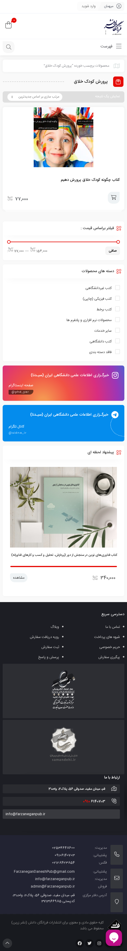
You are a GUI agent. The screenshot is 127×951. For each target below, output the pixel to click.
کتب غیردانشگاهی (98, 288)
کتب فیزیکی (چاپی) (97, 299)
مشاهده (19, 584)
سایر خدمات (103, 331)
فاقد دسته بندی (100, 352)
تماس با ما (112, 627)
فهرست (107, 46)
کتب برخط (104, 309)
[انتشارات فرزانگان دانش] (113, 26)
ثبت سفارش (50, 647)
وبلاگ (55, 627)
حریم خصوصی (109, 647)
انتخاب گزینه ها (114, 198)
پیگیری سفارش (109, 657)
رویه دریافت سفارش (44, 637)
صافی (113, 251)
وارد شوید (89, 6)
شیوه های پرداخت (107, 637)
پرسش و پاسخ (48, 657)
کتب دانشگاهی (100, 341)
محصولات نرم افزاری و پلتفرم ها (89, 320)
